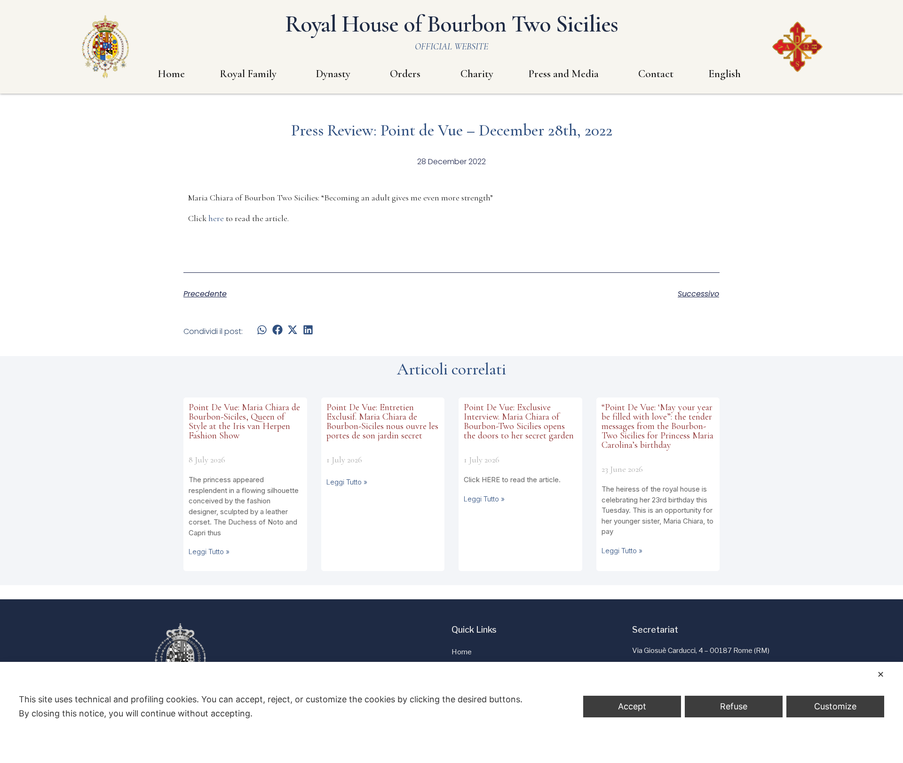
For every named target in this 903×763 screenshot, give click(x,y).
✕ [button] (880, 674)
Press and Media (563, 73)
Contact (655, 73)
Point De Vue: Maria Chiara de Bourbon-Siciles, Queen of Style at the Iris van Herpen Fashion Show (244, 421)
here (216, 218)
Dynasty (333, 73)
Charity (476, 73)
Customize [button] (835, 706)
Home (171, 73)
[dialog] (451, 712)
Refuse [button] (733, 706)
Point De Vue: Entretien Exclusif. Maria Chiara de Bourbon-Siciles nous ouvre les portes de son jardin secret (382, 421)
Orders (405, 73)
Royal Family (248, 73)
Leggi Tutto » (209, 551)
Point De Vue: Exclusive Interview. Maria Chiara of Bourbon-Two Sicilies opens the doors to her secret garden (519, 421)
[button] (262, 329)
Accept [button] (632, 706)
